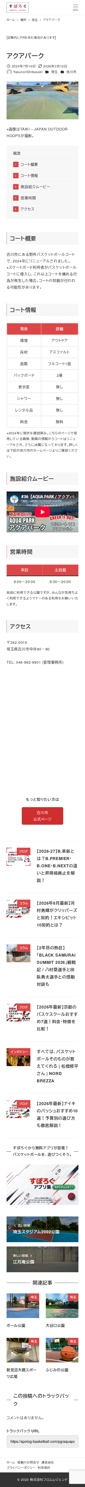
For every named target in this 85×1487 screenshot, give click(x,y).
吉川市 (71, 71)
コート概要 (29, 164)
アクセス (27, 209)
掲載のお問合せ (28, 1462)
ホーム (11, 1462)
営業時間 (28, 197)
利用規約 (44, 1467)
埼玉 (54, 71)
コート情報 (29, 175)
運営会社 (47, 1462)
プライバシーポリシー (21, 1467)
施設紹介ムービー (35, 186)
